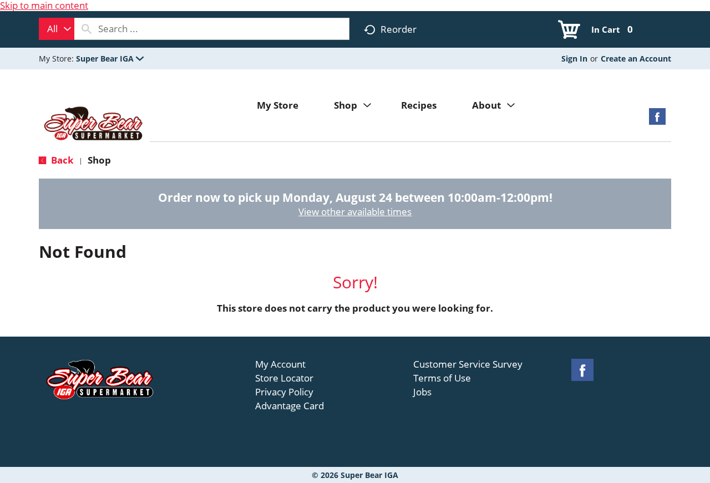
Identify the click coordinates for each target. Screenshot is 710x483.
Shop (99, 160)
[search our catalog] (86, 29)
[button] (110, 58)
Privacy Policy (284, 392)
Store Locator (284, 378)
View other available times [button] (355, 211)
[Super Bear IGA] (94, 124)
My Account (280, 364)
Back (61, 160)
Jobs (422, 392)
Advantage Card (289, 405)
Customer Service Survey (468, 364)
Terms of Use (442, 378)
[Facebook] (657, 120)
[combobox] (56, 29)
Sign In (574, 58)
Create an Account (636, 58)
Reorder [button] (399, 29)
